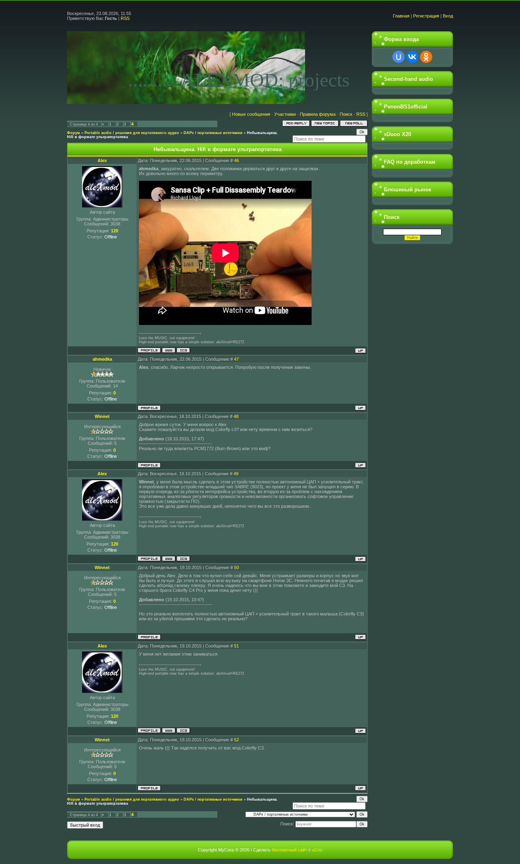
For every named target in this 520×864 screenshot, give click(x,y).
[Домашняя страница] (169, 350)
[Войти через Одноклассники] (426, 57)
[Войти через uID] (398, 57)
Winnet (102, 416)
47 (236, 359)
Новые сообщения (251, 114)
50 (236, 567)
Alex (102, 160)
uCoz (317, 849)
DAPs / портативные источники (213, 133)
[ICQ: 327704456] (183, 350)
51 (236, 645)
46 (236, 160)
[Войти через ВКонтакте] (412, 57)
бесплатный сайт (289, 849)
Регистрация (426, 15)
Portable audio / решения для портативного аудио (131, 133)
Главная (401, 15)
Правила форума (318, 114)
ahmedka (102, 359)
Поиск (346, 114)
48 (236, 416)
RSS (125, 18)
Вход (448, 15)
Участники (285, 114)
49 (236, 473)
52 (236, 739)
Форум (73, 133)
